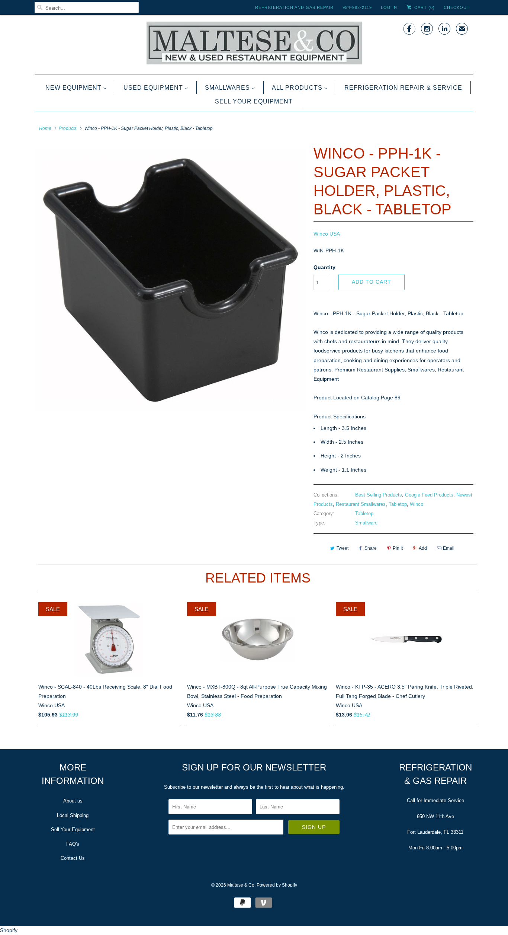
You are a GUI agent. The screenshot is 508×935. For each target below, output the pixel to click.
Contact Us (73, 858)
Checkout (457, 7)
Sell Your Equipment (73, 829)
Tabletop (398, 504)
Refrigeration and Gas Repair (294, 7)
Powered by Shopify (277, 885)
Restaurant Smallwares (361, 504)
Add (423, 548)
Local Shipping (73, 815)
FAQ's (72, 844)
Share (370, 548)
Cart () (424, 7)
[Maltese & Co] (254, 43)
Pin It (398, 548)
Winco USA (327, 234)
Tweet (342, 548)
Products (68, 128)
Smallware (366, 523)
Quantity (324, 267)
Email (448, 548)
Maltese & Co (240, 885)
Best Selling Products (378, 495)
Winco (416, 504)
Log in (389, 7)
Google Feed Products (429, 495)
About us (73, 801)
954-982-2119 (357, 7)
